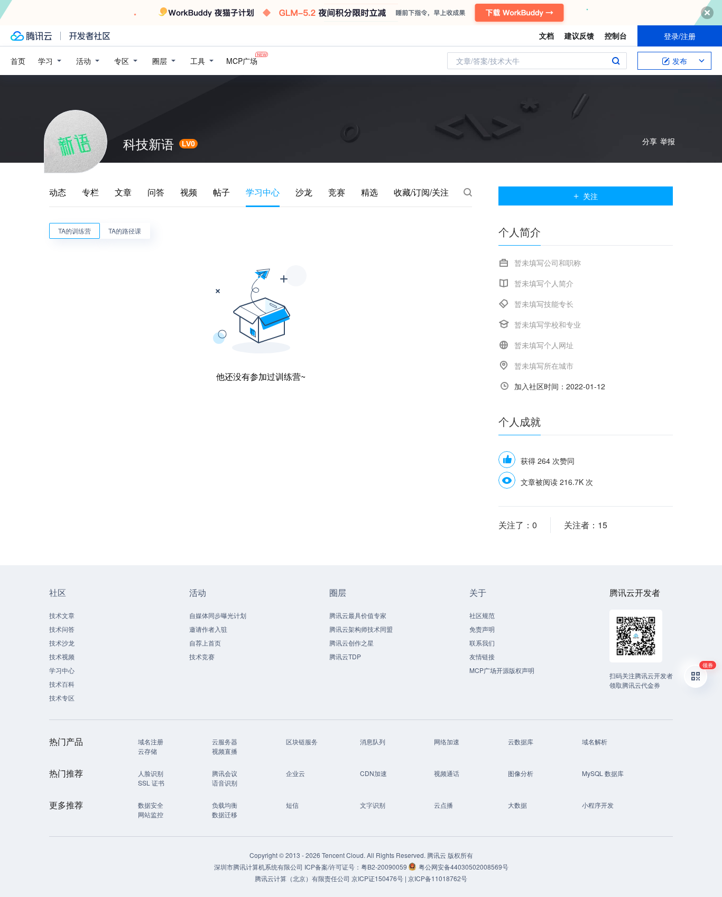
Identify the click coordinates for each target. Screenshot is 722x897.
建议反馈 (579, 35)
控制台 (616, 35)
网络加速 (446, 741)
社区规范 (482, 615)
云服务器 (224, 741)
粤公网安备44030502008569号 (463, 866)
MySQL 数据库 (603, 773)
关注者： (585, 525)
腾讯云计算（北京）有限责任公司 (302, 878)
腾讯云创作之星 (351, 642)
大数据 (517, 804)
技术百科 (62, 683)
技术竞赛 (202, 656)
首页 (18, 60)
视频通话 (446, 773)
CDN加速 (373, 773)
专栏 (90, 192)
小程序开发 (598, 804)
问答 (155, 192)
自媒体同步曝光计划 (217, 615)
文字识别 (372, 804)
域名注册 (150, 741)
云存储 (147, 750)
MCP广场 (241, 60)
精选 (369, 192)
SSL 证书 (151, 782)
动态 (57, 192)
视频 (188, 192)
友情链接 (482, 656)
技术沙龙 (62, 642)
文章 (123, 192)
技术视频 (62, 656)
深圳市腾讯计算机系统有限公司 (258, 866)
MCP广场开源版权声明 (501, 670)
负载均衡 (224, 804)
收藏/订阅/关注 (421, 192)
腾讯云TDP (345, 656)
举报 (667, 141)
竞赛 (336, 192)
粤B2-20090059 (385, 866)
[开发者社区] (89, 36)
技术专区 (62, 697)
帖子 (221, 192)
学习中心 (263, 192)
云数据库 (520, 741)
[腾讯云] (31, 36)
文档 (546, 35)
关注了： (517, 525)
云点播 (443, 804)
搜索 (616, 61)
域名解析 (594, 741)
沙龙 (303, 192)
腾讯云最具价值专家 (357, 615)
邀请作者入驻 (208, 628)
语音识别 (224, 782)
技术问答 (62, 628)
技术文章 (62, 615)
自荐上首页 (205, 642)
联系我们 (482, 642)
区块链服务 (302, 741)
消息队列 (372, 741)
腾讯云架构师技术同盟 (361, 628)
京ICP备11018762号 (437, 878)
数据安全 (150, 804)
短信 (292, 804)
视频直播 (224, 750)
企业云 (295, 773)
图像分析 (520, 773)
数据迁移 (224, 814)
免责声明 (482, 628)
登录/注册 (680, 36)
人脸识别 (150, 773)
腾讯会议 (224, 773)
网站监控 (150, 814)
